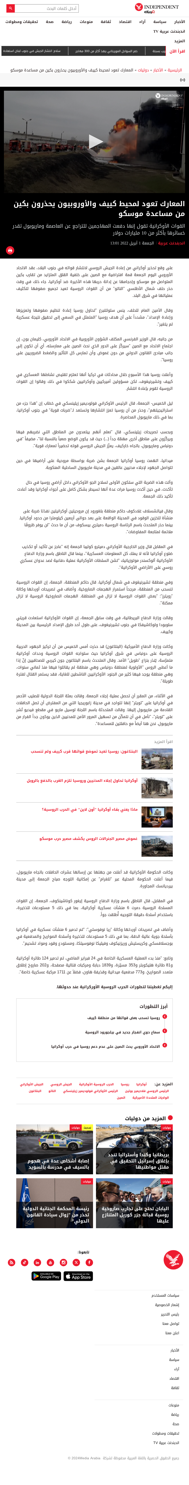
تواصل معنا (170, 1324)
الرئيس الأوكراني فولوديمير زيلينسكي (90, 1091)
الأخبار (179, 21)
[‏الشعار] (169, 96)
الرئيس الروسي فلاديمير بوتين (147, 1091)
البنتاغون (35, 1091)
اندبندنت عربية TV (169, 31)
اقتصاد (125, 21)
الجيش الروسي (61, 1084)
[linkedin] (37, 1262)
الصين (121, 1097)
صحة (50, 21)
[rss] (11, 1262)
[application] (94, 142)
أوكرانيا (141, 1084)
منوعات (86, 21)
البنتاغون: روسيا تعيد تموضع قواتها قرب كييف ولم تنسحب (84, 751)
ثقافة (106, 21)
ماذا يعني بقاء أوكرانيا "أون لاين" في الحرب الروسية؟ (90, 810)
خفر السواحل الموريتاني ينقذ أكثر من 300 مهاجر (123, 51)
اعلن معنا (172, 1333)
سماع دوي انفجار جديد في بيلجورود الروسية (122, 1032)
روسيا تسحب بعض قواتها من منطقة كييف (123, 1018)
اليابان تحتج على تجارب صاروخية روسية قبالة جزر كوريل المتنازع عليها (135, 1215)
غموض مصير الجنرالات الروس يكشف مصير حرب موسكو (88, 839)
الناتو (52, 1091)
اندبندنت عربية (171, 243)
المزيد (179, 41)
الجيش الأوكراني (31, 1084)
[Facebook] (89, 1262)
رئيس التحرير (170, 1314)
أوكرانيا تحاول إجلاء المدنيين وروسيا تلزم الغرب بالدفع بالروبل (82, 781)
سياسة (159, 21)
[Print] (10, 250)
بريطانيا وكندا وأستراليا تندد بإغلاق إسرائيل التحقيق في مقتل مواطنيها (138, 1161)
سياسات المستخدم (165, 1295)
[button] (94, 142)
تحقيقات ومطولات (21, 21)
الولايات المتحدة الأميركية (150, 1097)
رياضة (67, 21)
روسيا (125, 1084)
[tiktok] (24, 1262)
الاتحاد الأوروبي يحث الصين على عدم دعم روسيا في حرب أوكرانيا (105, 1046)
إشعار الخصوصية (167, 1305)
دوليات (143, 70)
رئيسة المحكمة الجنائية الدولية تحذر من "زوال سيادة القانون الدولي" (56, 1215)
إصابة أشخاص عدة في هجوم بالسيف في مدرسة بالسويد (58, 1164)
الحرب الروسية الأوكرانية (96, 1084)
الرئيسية (175, 70)
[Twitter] (76, 1262)
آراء (142, 21)
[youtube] (50, 1262)
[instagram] (63, 1262)
